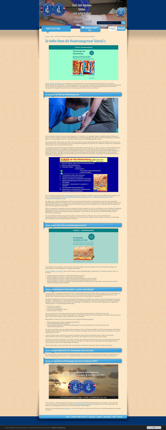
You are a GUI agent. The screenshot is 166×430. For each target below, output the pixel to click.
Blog (52, 36)
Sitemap (119, 417)
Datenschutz (107, 417)
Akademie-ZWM (91, 28)
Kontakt (67, 408)
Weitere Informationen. (59, 428)
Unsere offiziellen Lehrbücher (54, 271)
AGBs (114, 417)
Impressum (92, 417)
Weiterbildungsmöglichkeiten (84, 404)
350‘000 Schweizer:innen (57, 83)
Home (47, 36)
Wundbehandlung (70, 195)
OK (154, 427)
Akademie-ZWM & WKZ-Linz (79, 417)
